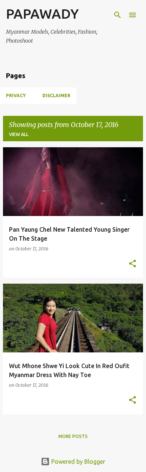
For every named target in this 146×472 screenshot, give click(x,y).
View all (18, 134)
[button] (132, 264)
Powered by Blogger (77, 461)
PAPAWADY (42, 13)
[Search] (117, 15)
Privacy (16, 95)
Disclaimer (56, 95)
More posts (73, 436)
